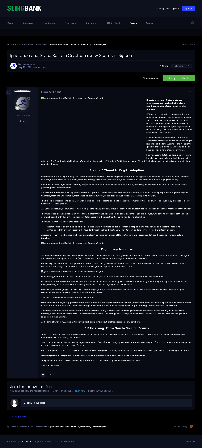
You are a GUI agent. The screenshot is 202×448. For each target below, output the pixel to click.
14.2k (23, 121)
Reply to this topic (179, 78)
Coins (10, 23)
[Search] (193, 23)
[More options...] (189, 92)
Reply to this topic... (36, 402)
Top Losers (70, 23)
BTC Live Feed (113, 23)
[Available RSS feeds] (192, 427)
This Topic (182, 23)
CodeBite (26, 441)
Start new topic (151, 78)
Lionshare (135, 321)
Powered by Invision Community (59, 441)
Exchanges (28, 23)
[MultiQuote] (43, 375)
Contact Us (190, 441)
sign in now (79, 390)
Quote (51, 374)
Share (164, 66)
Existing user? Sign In (167, 8)
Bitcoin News (40, 67)
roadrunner (28, 64)
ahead (187, 114)
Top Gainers (49, 23)
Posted (51, 91)
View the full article (50, 365)
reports (79, 310)
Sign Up (188, 8)
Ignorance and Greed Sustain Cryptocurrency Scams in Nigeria (80, 360)
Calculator (91, 23)
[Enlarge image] (72, 242)
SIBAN (44, 176)
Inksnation (68, 213)
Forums (133, 23)
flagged (180, 313)
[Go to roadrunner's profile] (13, 66)
